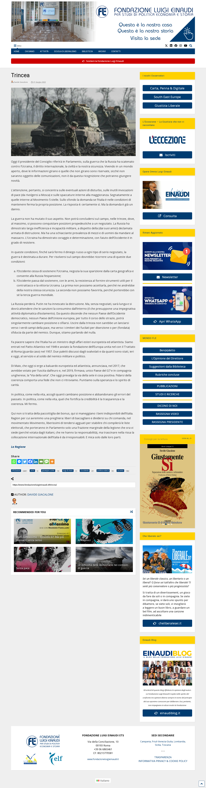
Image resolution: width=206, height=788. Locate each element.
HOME (16, 51)
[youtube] (185, 45)
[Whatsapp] (13, 461)
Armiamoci (84, 540)
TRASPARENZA (163, 757)
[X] (166, 45)
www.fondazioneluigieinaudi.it (103, 759)
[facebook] (175, 45)
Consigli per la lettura (156, 439)
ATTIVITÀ (44, 51)
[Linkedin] (35, 461)
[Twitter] (24, 461)
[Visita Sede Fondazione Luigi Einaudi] (103, 40)
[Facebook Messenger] (19, 461)
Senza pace (22, 568)
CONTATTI (116, 51)
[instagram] (180, 45)
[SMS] (46, 461)
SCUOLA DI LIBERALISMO (65, 51)
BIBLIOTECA (87, 51)
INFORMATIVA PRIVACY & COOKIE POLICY (162, 761)
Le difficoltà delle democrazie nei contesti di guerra (103, 566)
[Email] (41, 461)
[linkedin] (171, 45)
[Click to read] (42, 531)
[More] (52, 461)
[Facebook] (30, 461)
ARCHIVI (102, 51)
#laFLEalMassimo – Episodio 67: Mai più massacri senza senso (40, 538)
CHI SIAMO (29, 51)
